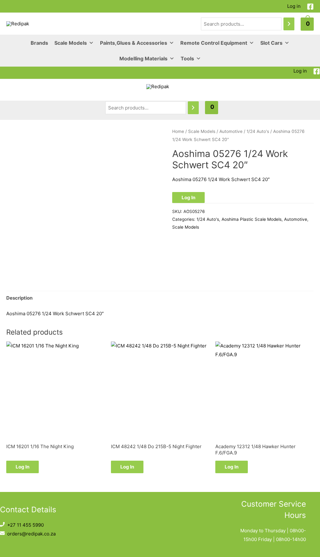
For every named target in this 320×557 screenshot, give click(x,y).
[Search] (288, 24)
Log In (188, 197)
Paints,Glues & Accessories (133, 43)
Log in (294, 6)
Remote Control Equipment (213, 43)
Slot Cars (271, 43)
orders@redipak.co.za (31, 534)
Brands (39, 43)
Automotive (230, 131)
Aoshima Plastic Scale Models (252, 219)
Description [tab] (19, 298)
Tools (187, 58)
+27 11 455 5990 (25, 525)
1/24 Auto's (258, 131)
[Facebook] (310, 6)
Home (178, 131)
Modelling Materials (143, 58)
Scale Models (70, 43)
